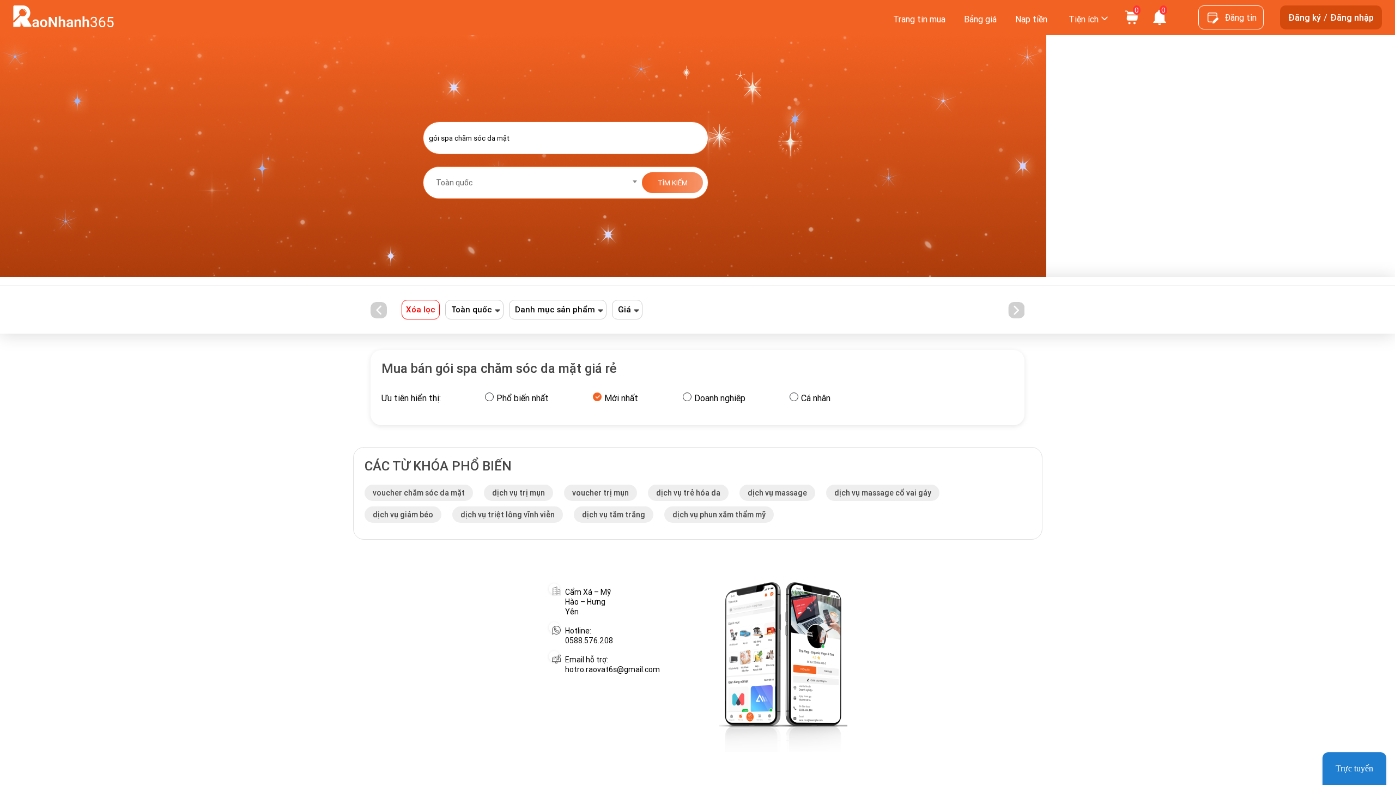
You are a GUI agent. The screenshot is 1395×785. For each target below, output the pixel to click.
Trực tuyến (1354, 768)
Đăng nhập (1352, 17)
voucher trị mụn (600, 493)
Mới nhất (621, 397)
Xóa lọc (420, 309)
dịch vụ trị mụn (518, 493)
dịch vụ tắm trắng (613, 515)
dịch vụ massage (777, 493)
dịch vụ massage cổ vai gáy (882, 493)
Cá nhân (815, 397)
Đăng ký (1304, 17)
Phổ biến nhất (522, 397)
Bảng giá (980, 19)
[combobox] (533, 183)
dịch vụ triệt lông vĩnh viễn (507, 515)
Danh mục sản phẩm (555, 310)
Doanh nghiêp (719, 397)
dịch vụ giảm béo (403, 515)
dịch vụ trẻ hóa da (688, 493)
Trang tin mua (919, 19)
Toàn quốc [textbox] (454, 183)
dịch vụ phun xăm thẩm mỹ (719, 515)
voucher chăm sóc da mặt (419, 493)
